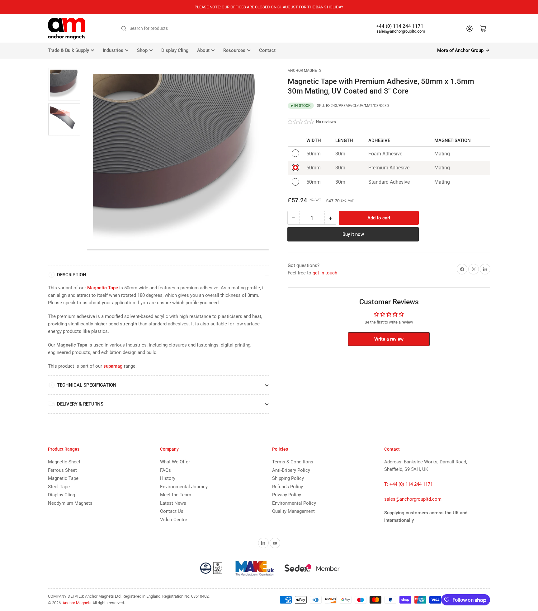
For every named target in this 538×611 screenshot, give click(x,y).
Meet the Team (175, 495)
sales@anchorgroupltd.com (400, 31)
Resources (234, 50)
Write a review (389, 339)
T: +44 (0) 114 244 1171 (408, 484)
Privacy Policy (286, 495)
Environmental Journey (184, 486)
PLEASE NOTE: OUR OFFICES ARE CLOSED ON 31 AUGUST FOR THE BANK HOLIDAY (269, 7)
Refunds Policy (287, 486)
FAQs (165, 470)
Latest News (173, 503)
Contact (267, 50)
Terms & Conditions (292, 462)
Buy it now (353, 234)
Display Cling (175, 50)
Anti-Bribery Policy (291, 470)
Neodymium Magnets (70, 503)
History (167, 478)
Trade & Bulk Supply (68, 50)
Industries (113, 50)
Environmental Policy (294, 503)
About (203, 50)
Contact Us (171, 511)
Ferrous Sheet (62, 470)
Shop (142, 50)
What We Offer (175, 462)
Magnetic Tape (63, 478)
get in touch (325, 273)
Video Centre (173, 519)
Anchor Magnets (304, 70)
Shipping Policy (288, 478)
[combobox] (245, 28)
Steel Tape (59, 486)
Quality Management (293, 511)
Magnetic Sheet (64, 462)
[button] (301, 121)
